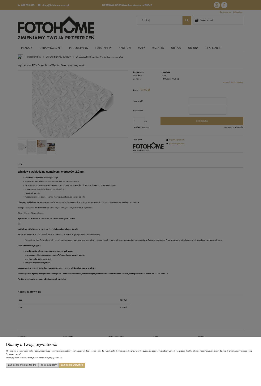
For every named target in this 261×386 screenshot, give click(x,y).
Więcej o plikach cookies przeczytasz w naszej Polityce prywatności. (34, 358)
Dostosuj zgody (49, 365)
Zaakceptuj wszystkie (72, 365)
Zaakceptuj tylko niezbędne (22, 365)
